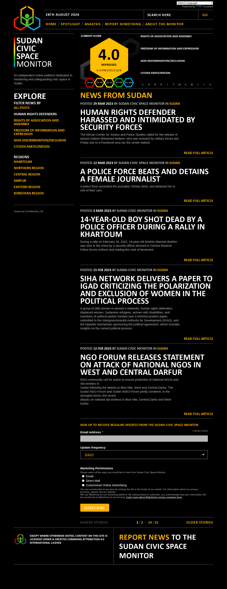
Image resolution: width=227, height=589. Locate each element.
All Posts (21, 107)
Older (199, 522)
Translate (208, 6)
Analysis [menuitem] (93, 23)
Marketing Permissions (96, 468)
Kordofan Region (29, 193)
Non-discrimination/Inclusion (40, 140)
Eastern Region (27, 186)
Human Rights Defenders (35, 113)
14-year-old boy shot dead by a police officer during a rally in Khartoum (142, 226)
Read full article (198, 153)
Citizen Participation (32, 146)
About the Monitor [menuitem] (164, 23)
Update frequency (93, 447)
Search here (159, 14)
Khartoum (23, 161)
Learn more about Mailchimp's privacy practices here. (154, 497)
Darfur (20, 180)
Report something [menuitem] (123, 23)
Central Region (27, 174)
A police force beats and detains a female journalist (144, 175)
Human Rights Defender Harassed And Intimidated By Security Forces (137, 119)
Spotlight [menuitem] (70, 23)
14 (150, 522)
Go (205, 14)
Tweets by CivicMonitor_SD (28, 211)
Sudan (174, 103)
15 (156, 522)
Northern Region (29, 167)
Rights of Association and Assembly (36, 122)
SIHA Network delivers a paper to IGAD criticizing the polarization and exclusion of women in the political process (146, 289)
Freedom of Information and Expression (39, 132)
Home (52, 23)
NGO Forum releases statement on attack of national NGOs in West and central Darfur (142, 364)
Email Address (92, 432)
